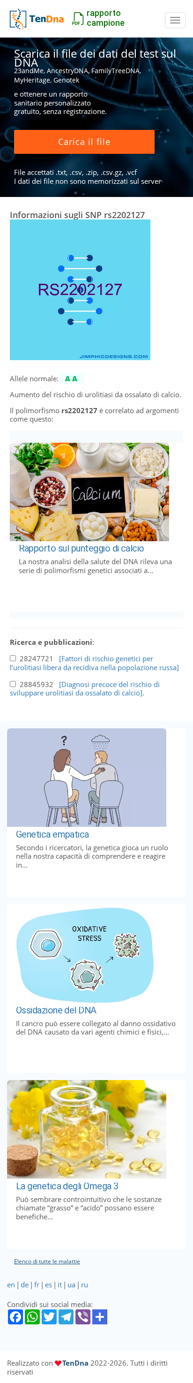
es (48, 1284)
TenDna (75, 1363)
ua (71, 1284)
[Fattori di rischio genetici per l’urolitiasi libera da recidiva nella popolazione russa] (94, 663)
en (11, 1284)
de (25, 1284)
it (60, 1284)
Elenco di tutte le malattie (47, 1261)
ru (84, 1284)
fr (36, 1284)
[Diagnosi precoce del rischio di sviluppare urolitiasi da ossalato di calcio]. (85, 689)
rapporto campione (106, 18)
